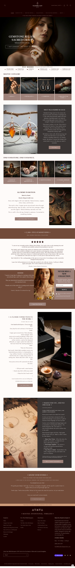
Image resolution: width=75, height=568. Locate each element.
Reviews (39, 529)
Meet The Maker (41, 523)
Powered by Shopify (23, 563)
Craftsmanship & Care (42, 525)
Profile (22, 527)
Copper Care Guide (7, 523)
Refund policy (37, 563)
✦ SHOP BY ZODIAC (45, 180)
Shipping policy (51, 563)
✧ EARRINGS (45, 96)
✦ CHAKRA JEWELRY (63, 180)
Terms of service (44, 563)
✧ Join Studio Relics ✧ (25, 385)
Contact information (58, 563)
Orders (22, 520)
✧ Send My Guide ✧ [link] (37, 499)
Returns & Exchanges (8, 532)
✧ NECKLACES (28, 96)
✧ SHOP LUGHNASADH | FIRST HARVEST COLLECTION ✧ (22, 46)
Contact (5, 536)
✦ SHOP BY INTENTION (11, 180)
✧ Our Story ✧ (54, 147)
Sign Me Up (64, 289)
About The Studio (42, 520)
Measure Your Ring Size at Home (10, 527)
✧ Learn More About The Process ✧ (26, 219)
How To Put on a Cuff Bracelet (10, 529)
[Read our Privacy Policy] (72, 296)
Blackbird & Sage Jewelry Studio (14, 563)
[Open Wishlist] (67, 5)
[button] (4, 5)
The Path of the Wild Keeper (27, 523)
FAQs (4, 520)
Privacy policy (30, 563)
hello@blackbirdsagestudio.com (62, 546)
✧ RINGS (11, 96)
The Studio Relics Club (26, 525)
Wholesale (5, 534)
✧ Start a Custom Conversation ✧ (52, 461)
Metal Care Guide (7, 525)
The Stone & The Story (43, 527)
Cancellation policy (67, 563)
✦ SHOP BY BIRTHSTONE (28, 180)
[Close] (73, 269)
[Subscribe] (26, 555)
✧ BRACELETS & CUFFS (63, 97)
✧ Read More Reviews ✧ (37, 304)
